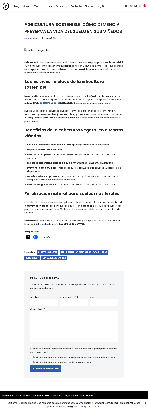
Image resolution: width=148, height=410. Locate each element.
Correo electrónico (71, 297)
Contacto (76, 6)
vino (41, 223)
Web (92, 297)
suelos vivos (32, 258)
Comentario (37, 309)
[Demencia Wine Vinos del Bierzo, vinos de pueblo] (5, 6)
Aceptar (85, 406)
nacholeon (33, 38)
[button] (30, 6)
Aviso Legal (64, 395)
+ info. (95, 406)
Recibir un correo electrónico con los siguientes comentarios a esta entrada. (74, 356)
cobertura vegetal (49, 102)
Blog (16, 6)
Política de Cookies (83, 395)
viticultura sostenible (54, 258)
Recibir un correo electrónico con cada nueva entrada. (62, 361)
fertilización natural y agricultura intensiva (84, 252)
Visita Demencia (58, 6)
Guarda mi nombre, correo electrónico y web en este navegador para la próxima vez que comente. (73, 350)
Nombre (35, 297)
